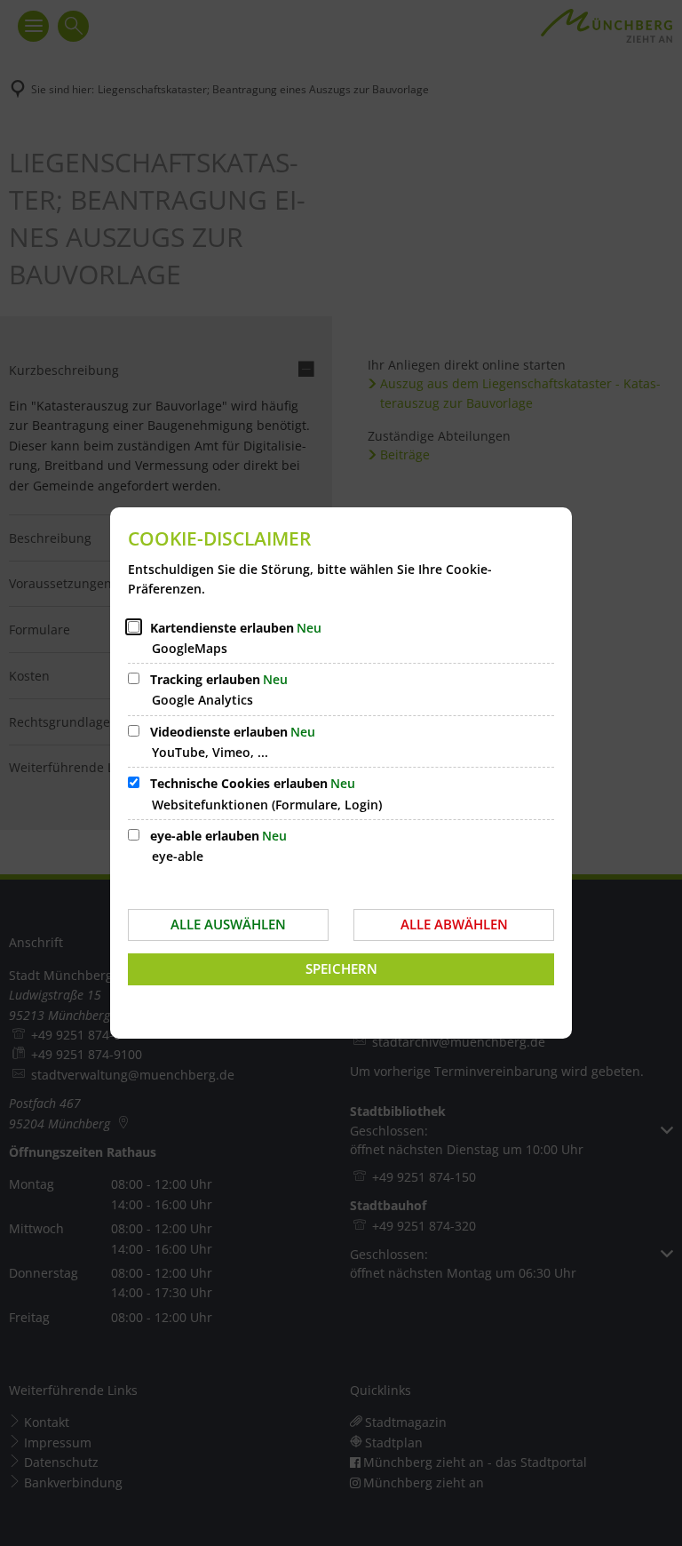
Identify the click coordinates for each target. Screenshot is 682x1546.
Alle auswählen (228, 924)
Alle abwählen (454, 924)
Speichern (341, 968)
